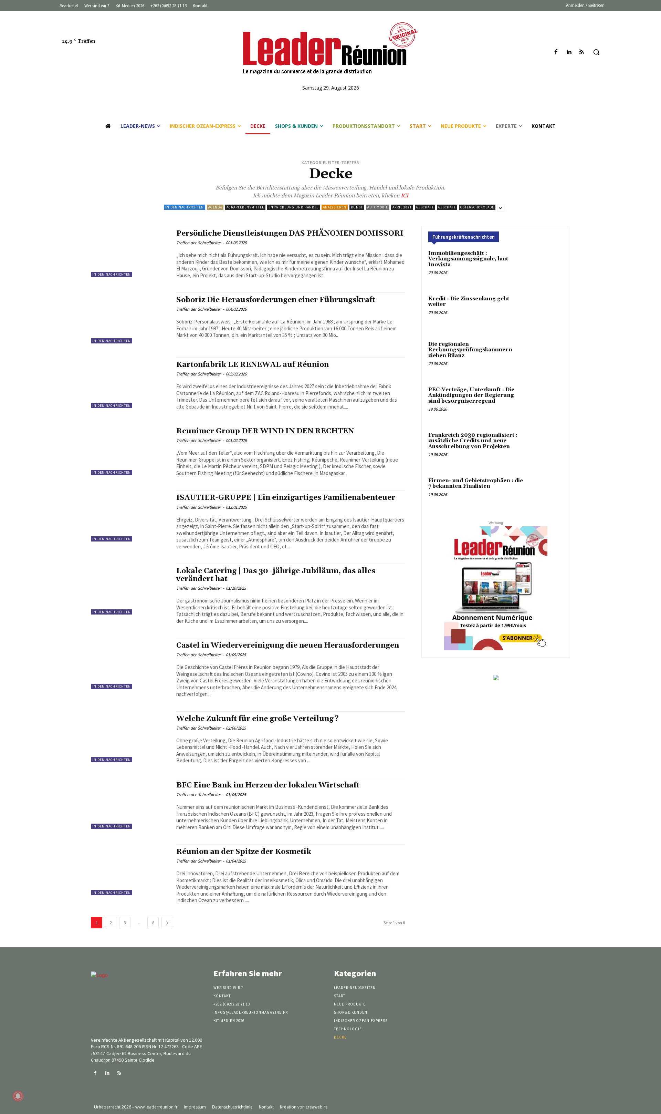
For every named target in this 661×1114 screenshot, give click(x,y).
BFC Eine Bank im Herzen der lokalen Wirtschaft (267, 785)
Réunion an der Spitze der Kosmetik (243, 851)
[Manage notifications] (17, 1096)
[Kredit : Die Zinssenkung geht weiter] (545, 312)
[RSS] (581, 52)
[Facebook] (555, 52)
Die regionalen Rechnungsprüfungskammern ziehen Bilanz (470, 350)
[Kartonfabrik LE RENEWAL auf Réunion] (130, 382)
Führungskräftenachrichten (463, 237)
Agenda (215, 207)
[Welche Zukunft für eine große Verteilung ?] (130, 736)
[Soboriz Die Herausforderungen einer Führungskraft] (130, 317)
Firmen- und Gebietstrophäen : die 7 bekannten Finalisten (475, 483)
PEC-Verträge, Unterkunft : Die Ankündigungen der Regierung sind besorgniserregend (471, 395)
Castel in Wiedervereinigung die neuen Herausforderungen (287, 645)
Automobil (377, 207)
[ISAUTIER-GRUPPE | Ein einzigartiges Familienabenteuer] (130, 515)
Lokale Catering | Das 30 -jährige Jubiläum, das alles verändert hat (275, 575)
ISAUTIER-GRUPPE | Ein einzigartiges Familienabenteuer (285, 497)
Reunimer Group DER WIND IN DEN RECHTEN (265, 431)
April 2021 (402, 207)
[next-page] (167, 922)
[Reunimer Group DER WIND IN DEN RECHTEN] (130, 449)
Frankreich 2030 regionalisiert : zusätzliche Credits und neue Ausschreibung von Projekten (472, 441)
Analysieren (334, 207)
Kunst (357, 207)
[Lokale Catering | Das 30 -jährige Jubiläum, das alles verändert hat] (130, 589)
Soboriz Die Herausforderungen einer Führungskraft (275, 300)
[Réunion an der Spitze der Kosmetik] (130, 869)
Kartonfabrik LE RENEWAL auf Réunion (252, 364)
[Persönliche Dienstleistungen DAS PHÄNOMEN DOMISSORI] (130, 251)
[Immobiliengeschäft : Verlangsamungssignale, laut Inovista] (545, 267)
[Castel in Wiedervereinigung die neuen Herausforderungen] (130, 663)
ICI (403, 195)
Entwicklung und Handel (293, 207)
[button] (596, 52)
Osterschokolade (477, 207)
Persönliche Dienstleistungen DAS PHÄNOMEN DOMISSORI (289, 233)
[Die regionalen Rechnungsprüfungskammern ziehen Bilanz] (545, 357)
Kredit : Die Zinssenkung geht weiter (468, 302)
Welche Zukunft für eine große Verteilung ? (257, 718)
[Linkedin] (569, 52)
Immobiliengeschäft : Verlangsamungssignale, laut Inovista (468, 259)
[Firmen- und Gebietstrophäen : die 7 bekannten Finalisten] (545, 494)
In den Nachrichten (184, 207)
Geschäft (425, 207)
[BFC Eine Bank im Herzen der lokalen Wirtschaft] (130, 803)
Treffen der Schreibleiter (198, 243)
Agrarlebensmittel (245, 207)
